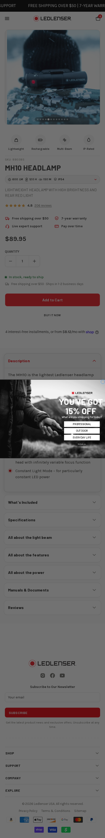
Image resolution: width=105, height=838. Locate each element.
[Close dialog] (103, 382)
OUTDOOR (82, 430)
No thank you (82, 444)
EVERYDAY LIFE (82, 437)
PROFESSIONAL (82, 424)
